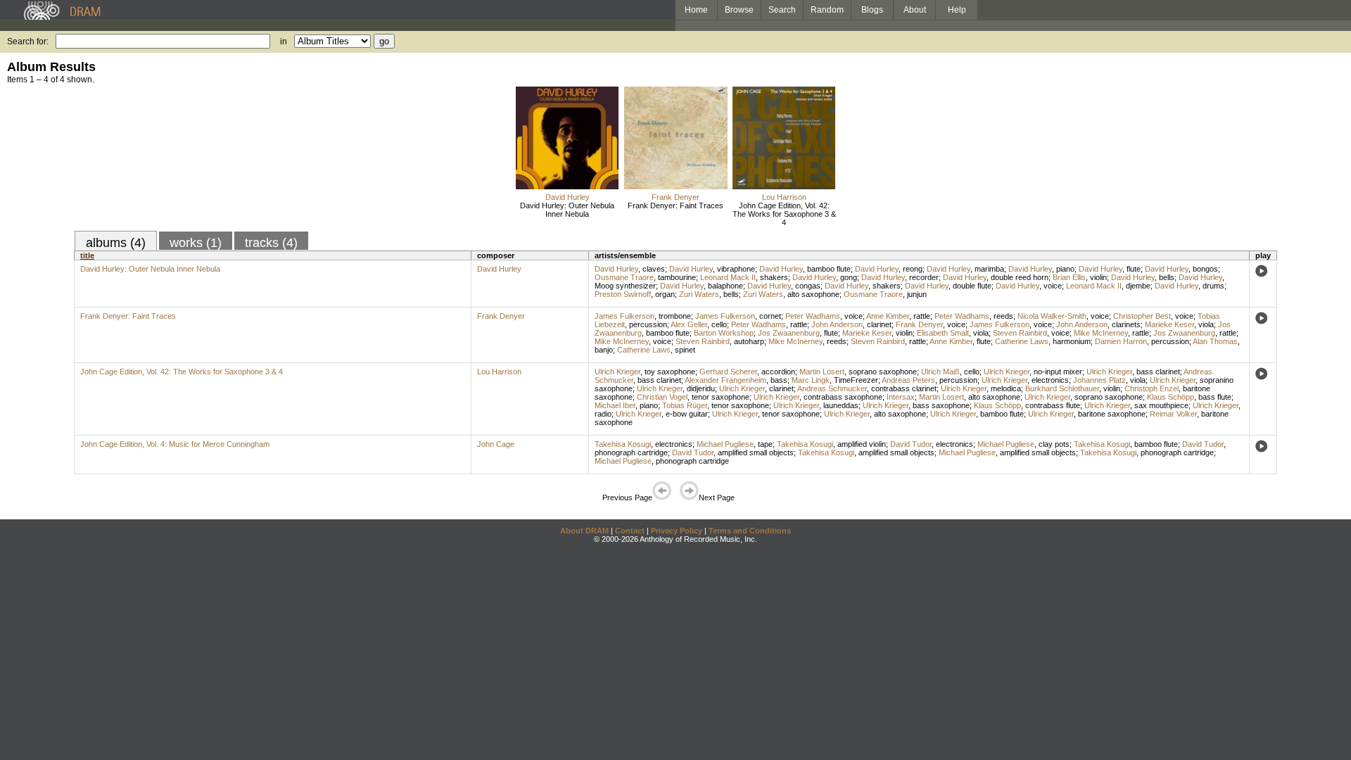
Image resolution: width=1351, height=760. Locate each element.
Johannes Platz (1099, 380)
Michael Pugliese (725, 444)
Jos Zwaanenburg (789, 333)
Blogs (872, 10)
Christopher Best (1142, 316)
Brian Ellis (1069, 277)
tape (765, 444)
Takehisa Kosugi (623, 444)
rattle (921, 316)
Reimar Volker (1173, 414)
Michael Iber (615, 405)
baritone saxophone (1112, 414)
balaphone (725, 285)
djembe (1138, 285)
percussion (648, 324)
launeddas (840, 405)
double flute (972, 285)
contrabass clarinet (904, 388)
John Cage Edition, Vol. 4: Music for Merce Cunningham (174, 444)
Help (957, 10)
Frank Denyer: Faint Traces (675, 205)
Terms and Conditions (750, 530)
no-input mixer (1058, 371)
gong (848, 277)
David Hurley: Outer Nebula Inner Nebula (567, 209)
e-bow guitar (687, 414)
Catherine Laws (1021, 341)
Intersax (901, 397)
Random (827, 10)
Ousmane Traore (624, 277)
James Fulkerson (624, 316)
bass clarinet (1158, 371)
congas (807, 285)
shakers (774, 277)
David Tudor (911, 444)
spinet (685, 350)
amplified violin (861, 444)
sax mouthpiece (1161, 405)
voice (1053, 285)
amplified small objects (756, 452)
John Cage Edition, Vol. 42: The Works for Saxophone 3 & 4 (784, 214)
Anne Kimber (887, 316)
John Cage (495, 444)
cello (719, 324)
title (87, 255)
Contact (630, 530)
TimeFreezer (856, 380)
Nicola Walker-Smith (1051, 316)
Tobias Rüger (684, 405)
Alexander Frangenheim (725, 380)
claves (653, 269)
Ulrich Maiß (940, 371)
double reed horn (1019, 277)
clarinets (1126, 324)
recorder (924, 277)
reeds (1003, 316)
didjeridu (701, 388)
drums (1213, 285)
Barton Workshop (724, 333)
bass (778, 380)
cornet (770, 316)
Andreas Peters (908, 380)
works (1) (196, 243)
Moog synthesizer (625, 285)
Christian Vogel (662, 397)
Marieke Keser (1169, 324)
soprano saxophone (883, 371)
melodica (1006, 388)
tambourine (677, 277)
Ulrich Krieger (617, 371)
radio (603, 414)
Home (696, 10)
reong (912, 269)
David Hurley (567, 197)
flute (1134, 269)
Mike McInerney (1101, 333)
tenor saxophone (720, 397)
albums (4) (116, 243)
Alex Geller (689, 324)
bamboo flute (829, 269)
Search (782, 10)
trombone (675, 316)
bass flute (1214, 397)
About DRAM (584, 530)
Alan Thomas (1215, 341)
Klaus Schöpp (1170, 397)
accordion (778, 371)
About (914, 10)
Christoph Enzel (1151, 388)
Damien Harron (1121, 341)
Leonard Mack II (728, 277)
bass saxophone (941, 405)
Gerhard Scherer (728, 371)
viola (1206, 324)
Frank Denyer (675, 197)
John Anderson (837, 324)
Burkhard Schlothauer (1062, 388)
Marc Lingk (811, 380)
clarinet (879, 324)
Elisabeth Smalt (943, 333)
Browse (739, 10)
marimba (989, 269)
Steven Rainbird (1020, 333)
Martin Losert (821, 371)
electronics (1050, 380)
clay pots (1054, 444)
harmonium (1072, 341)
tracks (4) (271, 243)
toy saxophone (670, 371)
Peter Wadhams (812, 316)
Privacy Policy (676, 530)
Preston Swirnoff (623, 294)
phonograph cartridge (631, 452)
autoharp (749, 341)
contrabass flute (1052, 405)
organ (665, 294)
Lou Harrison (784, 197)
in (283, 41)
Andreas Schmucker (832, 388)
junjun (917, 294)
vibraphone (736, 269)
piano (1065, 269)
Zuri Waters (699, 294)
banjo (604, 350)
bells (1166, 277)
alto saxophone (813, 294)
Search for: (28, 41)
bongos (1205, 269)
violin (1098, 277)
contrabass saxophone (843, 397)
